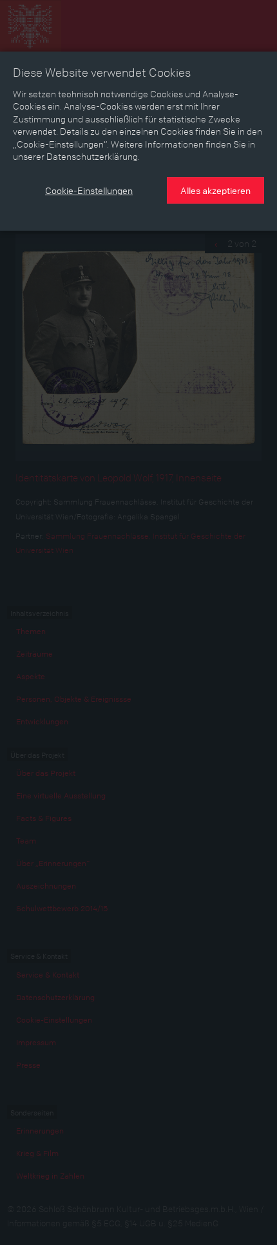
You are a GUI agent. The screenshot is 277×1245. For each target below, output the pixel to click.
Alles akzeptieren (215, 190)
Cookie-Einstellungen (89, 190)
